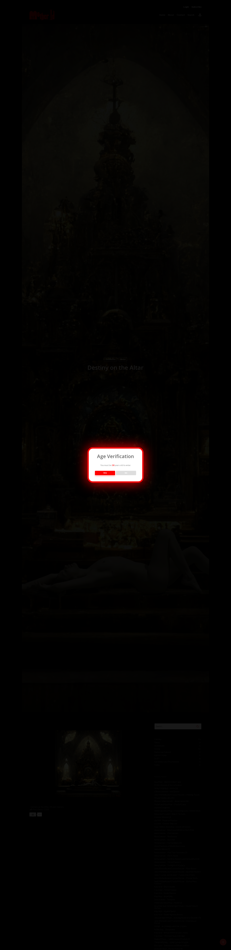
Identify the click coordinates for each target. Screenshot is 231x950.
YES (105, 473)
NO (126, 473)
